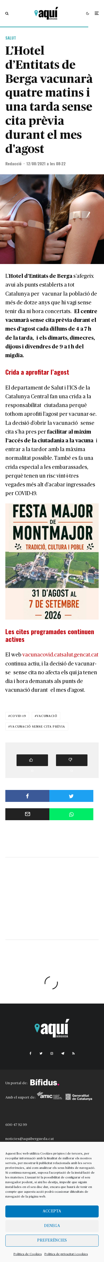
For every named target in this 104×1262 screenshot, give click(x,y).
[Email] (27, 814)
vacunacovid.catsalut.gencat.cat (60, 655)
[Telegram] (62, 1053)
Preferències (52, 1240)
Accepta (52, 1211)
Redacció (13, 163)
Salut (10, 38)
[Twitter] (40, 1053)
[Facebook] (30, 1053)
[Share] (27, 796)
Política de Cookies (28, 1254)
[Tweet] (71, 796)
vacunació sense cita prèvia (37, 726)
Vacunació (47, 716)
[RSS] (73, 1053)
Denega (52, 1226)
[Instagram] (51, 1053)
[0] (32, 760)
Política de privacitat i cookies (66, 1254)
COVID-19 (18, 716)
